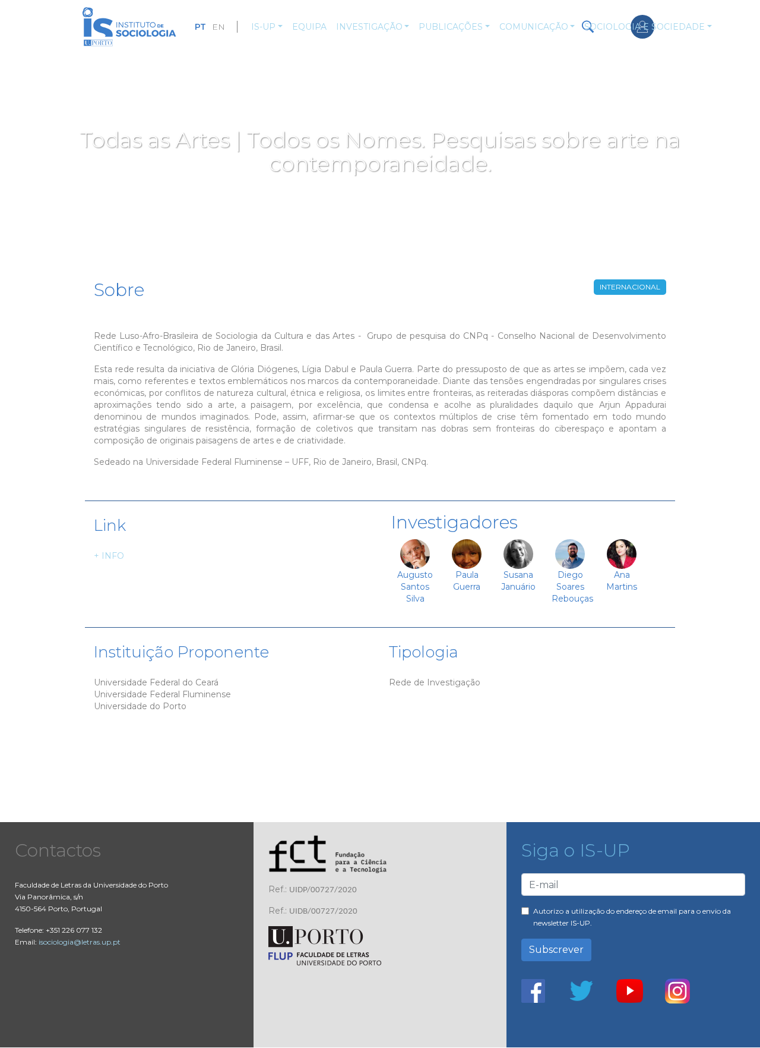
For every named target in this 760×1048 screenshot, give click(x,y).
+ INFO (109, 555)
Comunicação (533, 26)
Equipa (309, 26)
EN (218, 26)
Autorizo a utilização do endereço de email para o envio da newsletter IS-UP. (632, 917)
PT (200, 26)
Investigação (369, 26)
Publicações (451, 26)
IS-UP (263, 26)
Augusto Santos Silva (415, 586)
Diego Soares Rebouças (572, 586)
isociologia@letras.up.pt (80, 941)
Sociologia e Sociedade (644, 26)
